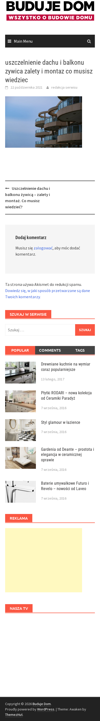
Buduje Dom (42, 703)
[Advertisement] (43, 560)
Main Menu (23, 41)
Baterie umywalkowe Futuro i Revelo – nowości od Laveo (65, 486)
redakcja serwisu (64, 87)
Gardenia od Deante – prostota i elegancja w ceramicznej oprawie (67, 455)
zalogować (43, 247)
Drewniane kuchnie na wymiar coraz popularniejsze (65, 367)
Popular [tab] (20, 350)
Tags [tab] (80, 350)
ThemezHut (14, 714)
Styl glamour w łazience (60, 422)
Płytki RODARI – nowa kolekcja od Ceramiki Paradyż (66, 395)
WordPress (45, 709)
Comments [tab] (50, 350)
